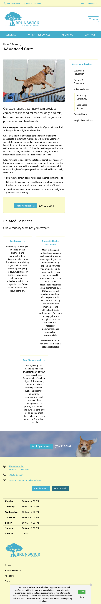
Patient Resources (38, 35)
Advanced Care (81, 89)
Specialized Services (82, 106)
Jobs (83, 4)
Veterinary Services (82, 64)
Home (6, 44)
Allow (81, 592)
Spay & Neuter (80, 114)
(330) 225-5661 (46, 205)
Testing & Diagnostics (79, 81)
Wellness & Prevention (79, 72)
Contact (90, 35)
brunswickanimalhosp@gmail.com (25, 480)
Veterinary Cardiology (82, 97)
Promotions (92, 4)
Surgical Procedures (83, 120)
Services (11, 35)
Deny (82, 597)
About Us (67, 35)
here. (45, 601)
